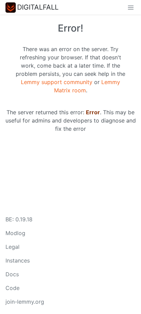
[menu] (131, 7)
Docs (12, 274)
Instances (17, 260)
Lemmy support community (56, 82)
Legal (12, 246)
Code (12, 287)
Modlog (15, 233)
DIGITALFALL (38, 7)
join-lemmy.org (24, 301)
